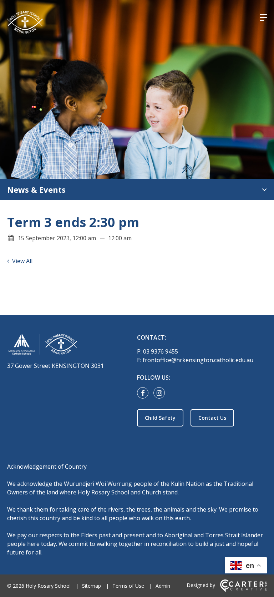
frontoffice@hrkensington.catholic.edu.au (198, 360)
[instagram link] (160, 393)
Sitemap (91, 585)
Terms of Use (128, 585)
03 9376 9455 (160, 351)
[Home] (67, 345)
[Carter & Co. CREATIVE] (243, 590)
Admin (163, 585)
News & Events (36, 189)
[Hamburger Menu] (263, 17)
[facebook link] (144, 393)
